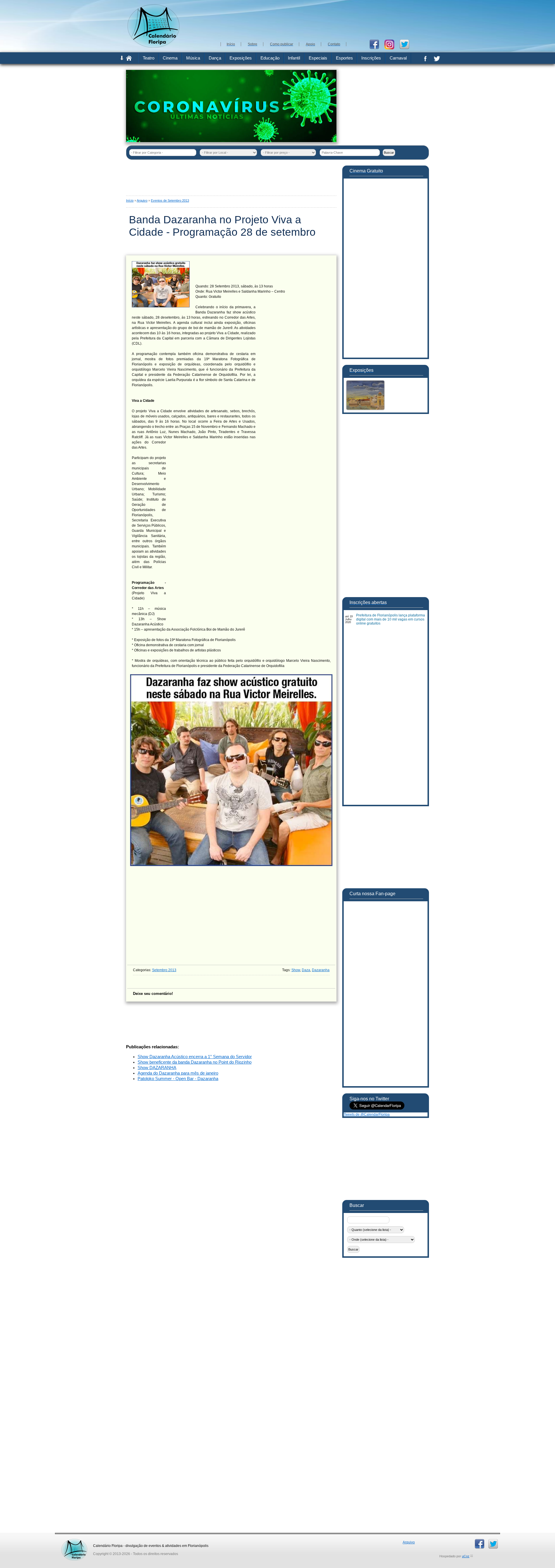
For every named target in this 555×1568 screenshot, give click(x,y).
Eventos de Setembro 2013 (170, 200)
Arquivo (142, 200)
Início (130, 200)
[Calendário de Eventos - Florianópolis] (153, 46)
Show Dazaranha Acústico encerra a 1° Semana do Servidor (195, 1056)
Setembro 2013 (164, 970)
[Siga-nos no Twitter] (406, 44)
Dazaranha (321, 970)
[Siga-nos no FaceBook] (376, 44)
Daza (306, 970)
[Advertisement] (324, 20)
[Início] (128, 59)
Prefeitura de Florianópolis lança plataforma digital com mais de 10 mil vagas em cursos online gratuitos (390, 619)
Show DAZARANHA (157, 1067)
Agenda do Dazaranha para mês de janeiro (178, 1073)
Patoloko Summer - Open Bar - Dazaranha (178, 1078)
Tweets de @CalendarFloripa (367, 1114)
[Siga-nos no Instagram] (391, 44)
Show (295, 970)
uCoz (465, 1556)
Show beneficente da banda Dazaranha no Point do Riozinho (194, 1062)
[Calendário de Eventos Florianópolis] (74, 1541)
